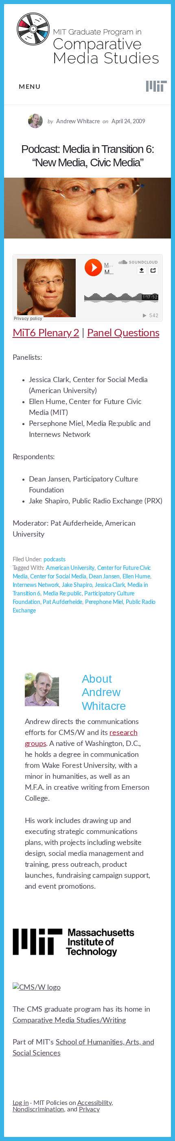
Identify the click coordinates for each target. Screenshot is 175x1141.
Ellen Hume (136, 577)
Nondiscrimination (38, 1109)
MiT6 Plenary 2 (46, 333)
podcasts (54, 560)
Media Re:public (62, 594)
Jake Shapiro (77, 585)
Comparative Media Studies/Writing (69, 1020)
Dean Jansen (104, 577)
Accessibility (94, 1103)
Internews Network (36, 585)
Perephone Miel (104, 602)
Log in (21, 1103)
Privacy (89, 1109)
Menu (30, 87)
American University (70, 568)
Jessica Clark (110, 585)
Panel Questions (123, 333)
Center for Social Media (58, 577)
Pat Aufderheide (62, 602)
